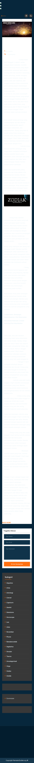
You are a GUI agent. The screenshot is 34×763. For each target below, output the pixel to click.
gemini (9, 607)
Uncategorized (12, 661)
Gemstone (10, 612)
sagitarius (10, 647)
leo (8, 622)
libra (8, 627)
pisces (9, 637)
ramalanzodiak (12, 642)
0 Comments (10, 54)
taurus (9, 656)
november (10, 632)
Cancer (9, 598)
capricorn (10, 602)
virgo (8, 666)
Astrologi (10, 593)
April (23, 456)
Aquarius (10, 583)
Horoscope (10, 617)
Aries (8, 588)
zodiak (14, 341)
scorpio (9, 651)
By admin (9, 51)
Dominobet (10, 698)
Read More (6, 522)
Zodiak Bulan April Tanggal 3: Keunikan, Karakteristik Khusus (15, 45)
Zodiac (9, 671)
